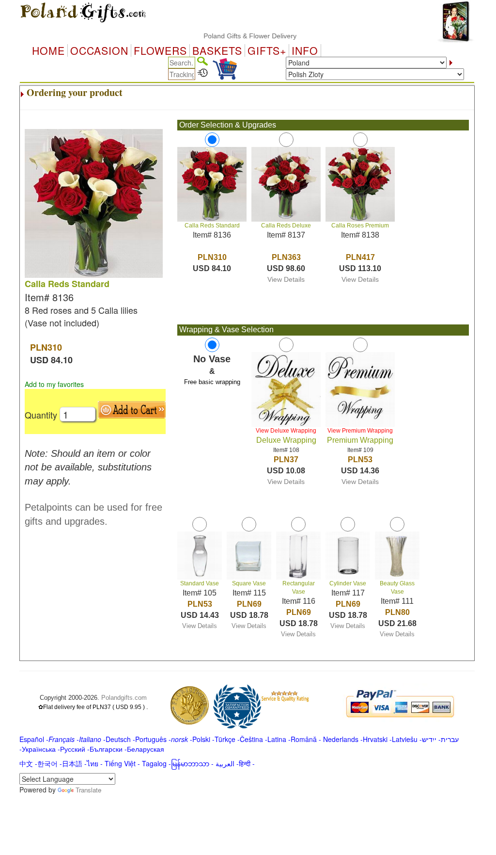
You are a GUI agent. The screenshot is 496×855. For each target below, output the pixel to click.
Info (305, 50)
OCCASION (99, 50)
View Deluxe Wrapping (286, 430)
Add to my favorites (54, 384)
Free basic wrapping (212, 382)
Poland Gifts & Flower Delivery (237, 36)
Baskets (217, 50)
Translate (88, 789)
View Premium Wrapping (360, 430)
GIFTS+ (267, 50)
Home (48, 50)
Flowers (160, 50)
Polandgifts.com (124, 697)
